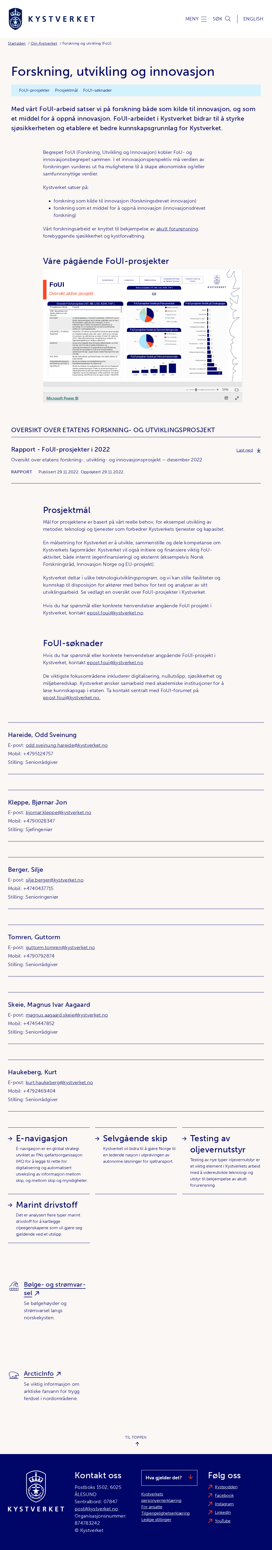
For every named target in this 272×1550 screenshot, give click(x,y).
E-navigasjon (42, 1138)
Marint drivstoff (47, 1205)
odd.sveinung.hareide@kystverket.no (67, 745)
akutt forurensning (177, 229)
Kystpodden (226, 1486)
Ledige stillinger (156, 1519)
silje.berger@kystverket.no (54, 880)
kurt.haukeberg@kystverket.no (59, 1082)
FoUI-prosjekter (34, 90)
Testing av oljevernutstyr (218, 1144)
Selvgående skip (135, 1138)
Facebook (224, 1495)
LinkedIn (223, 1512)
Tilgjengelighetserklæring (165, 1513)
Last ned (248, 450)
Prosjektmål (66, 90)
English (253, 19)
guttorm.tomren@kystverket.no (60, 947)
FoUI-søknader (97, 90)
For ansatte (151, 1506)
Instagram (224, 1503)
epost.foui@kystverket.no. (71, 698)
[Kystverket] (52, 19)
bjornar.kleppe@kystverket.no (58, 812)
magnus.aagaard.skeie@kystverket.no (67, 1015)
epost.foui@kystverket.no (115, 613)
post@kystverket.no (96, 1509)
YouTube (223, 1520)
